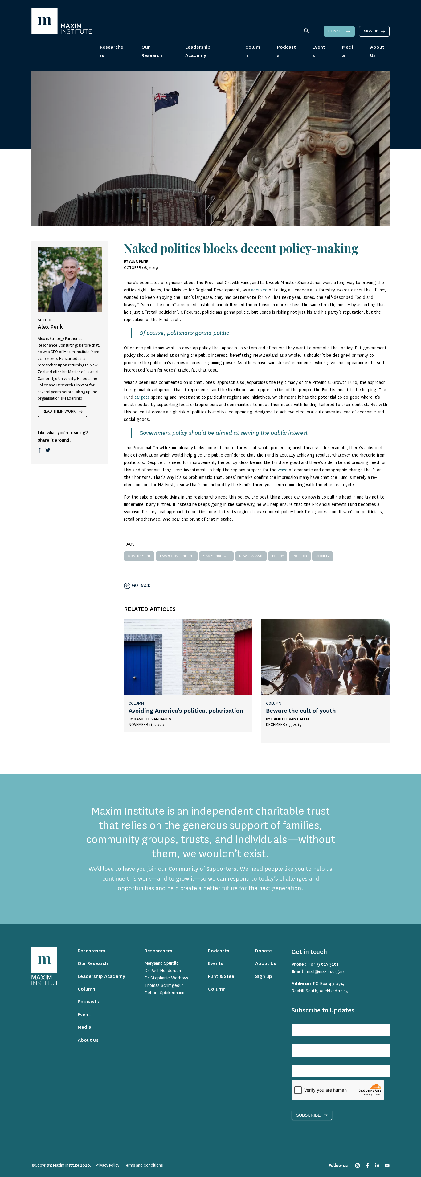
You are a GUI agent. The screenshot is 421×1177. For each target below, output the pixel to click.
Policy (278, 556)
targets (142, 397)
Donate (335, 31)
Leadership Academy (198, 51)
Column (252, 51)
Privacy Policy (107, 1165)
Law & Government (177, 556)
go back (141, 585)
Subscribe (308, 1115)
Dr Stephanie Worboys (166, 978)
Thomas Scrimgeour (164, 985)
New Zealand (251, 556)
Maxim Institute (216, 556)
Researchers (111, 51)
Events (319, 51)
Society (322, 556)
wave (283, 470)
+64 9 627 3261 (323, 964)
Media (347, 51)
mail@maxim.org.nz (326, 971)
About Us (377, 51)
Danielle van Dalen (152, 719)
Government (139, 556)
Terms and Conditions (143, 1165)
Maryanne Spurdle (162, 963)
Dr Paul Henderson (163, 970)
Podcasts (286, 51)
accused (259, 290)
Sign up (371, 31)
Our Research (151, 51)
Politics (300, 556)
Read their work (59, 411)
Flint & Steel (222, 976)
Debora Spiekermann (164, 993)
